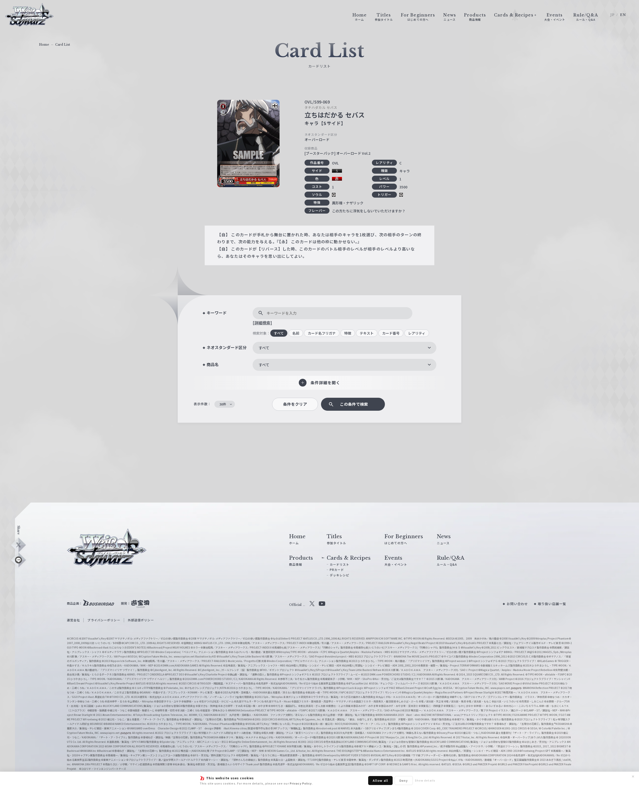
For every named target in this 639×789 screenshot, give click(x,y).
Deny (403, 780)
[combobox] (344, 348)
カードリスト (339, 564)
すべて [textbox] (264, 347)
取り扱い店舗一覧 (552, 603)
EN (623, 15)
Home (44, 44)
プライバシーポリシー (103, 620)
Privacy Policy (301, 783)
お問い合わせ (517, 603)
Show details (425, 780)
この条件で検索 (354, 404)
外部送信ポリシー (141, 620)
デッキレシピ (339, 575)
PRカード (337, 569)
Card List (62, 44)
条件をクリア (295, 404)
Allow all (380, 780)
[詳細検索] (262, 323)
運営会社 (73, 620)
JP (612, 15)
